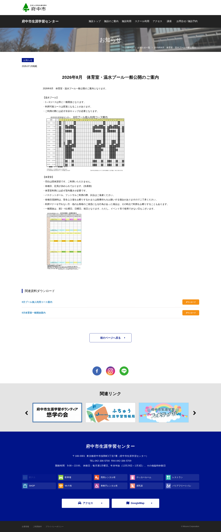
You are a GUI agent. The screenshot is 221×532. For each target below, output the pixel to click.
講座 (169, 21)
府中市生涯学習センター (40, 21)
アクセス (157, 21)
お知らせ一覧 (143, 47)
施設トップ (95, 21)
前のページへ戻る (110, 337)
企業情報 (25, 527)
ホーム (130, 47)
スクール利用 (142, 21)
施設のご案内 (111, 21)
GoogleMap (137, 503)
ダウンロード (191, 302)
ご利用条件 (37, 527)
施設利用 (126, 21)
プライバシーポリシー (55, 527)
